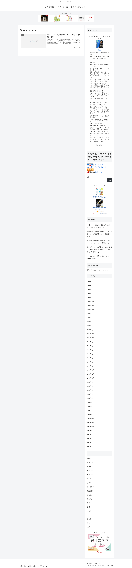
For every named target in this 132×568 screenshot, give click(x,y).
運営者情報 (89, 563)
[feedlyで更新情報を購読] (100, 145)
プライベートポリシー (99, 563)
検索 (88, 177)
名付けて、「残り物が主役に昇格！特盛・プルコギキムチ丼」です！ (98, 226)
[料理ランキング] (91, 172)
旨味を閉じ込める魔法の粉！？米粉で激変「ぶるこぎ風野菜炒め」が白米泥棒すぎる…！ (99, 234)
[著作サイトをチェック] (97, 145)
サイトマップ (109, 563)
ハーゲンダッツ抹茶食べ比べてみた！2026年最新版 (98, 257)
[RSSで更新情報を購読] (102, 145)
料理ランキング (99, 172)
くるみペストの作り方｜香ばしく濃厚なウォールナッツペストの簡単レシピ (99, 242)
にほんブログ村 (98, 164)
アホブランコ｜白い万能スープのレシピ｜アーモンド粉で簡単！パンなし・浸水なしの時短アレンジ (99, 249)
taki (99, 50)
